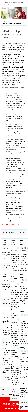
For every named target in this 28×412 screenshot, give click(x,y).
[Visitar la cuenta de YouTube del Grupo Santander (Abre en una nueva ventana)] (18, 408)
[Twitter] (25, 248)
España (4, 240)
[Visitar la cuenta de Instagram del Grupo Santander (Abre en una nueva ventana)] (15, 408)
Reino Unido (21, 241)
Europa (4, 242)
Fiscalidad (5, 246)
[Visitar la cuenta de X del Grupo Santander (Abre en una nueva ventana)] (6, 408)
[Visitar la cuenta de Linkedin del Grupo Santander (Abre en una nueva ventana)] (9, 408)
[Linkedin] (18, 248)
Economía (5, 244)
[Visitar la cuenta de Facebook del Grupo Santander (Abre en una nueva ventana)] (12, 408)
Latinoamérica (6, 278)
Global (22, 311)
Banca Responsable (14, 281)
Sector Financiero (14, 245)
